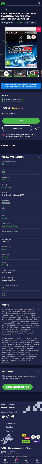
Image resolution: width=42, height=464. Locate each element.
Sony (4, 179)
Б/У (3, 296)
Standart (6, 203)
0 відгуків (18, 23)
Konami (5, 257)
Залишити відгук (17, 387)
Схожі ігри (17, 128)
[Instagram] (3, 416)
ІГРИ (5, 9)
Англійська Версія (10, 226)
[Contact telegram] (12, 416)
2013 (4, 249)
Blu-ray (5, 265)
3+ (3, 210)
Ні (3, 164)
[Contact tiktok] (8, 416)
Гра (3, 172)
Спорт (5, 218)
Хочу (21, 121)
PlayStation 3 (7, 187)
